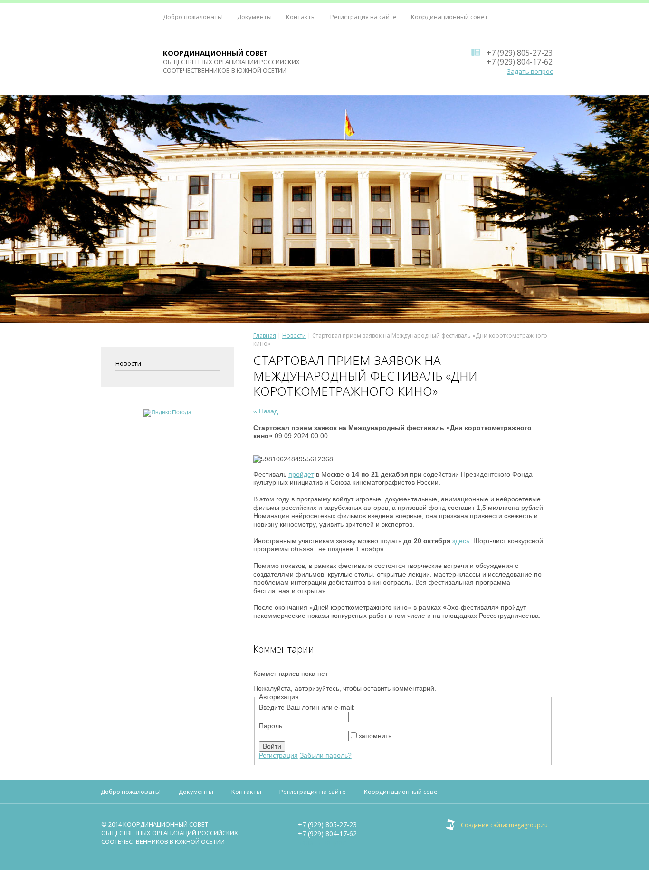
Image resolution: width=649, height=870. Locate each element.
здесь (460, 541)
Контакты (301, 16)
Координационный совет (449, 16)
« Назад (265, 411)
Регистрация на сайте (363, 16)
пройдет (301, 474)
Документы (254, 16)
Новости (128, 363)
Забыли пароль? (326, 755)
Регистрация (278, 755)
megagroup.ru (528, 825)
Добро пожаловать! (193, 16)
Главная (264, 336)
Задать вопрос (530, 71)
